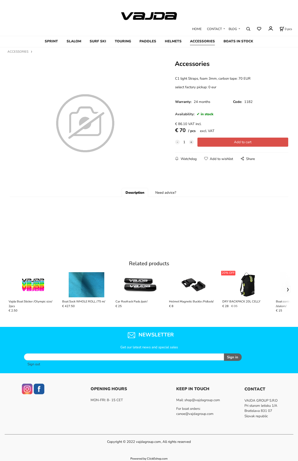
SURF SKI (98, 41)
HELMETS (173, 41)
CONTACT (214, 29)
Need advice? (165, 192)
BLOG (233, 29)
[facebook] (39, 388)
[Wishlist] (259, 29)
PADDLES (147, 41)
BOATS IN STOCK (238, 41)
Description (134, 192)
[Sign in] (270, 28)
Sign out (33, 364)
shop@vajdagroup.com (202, 400)
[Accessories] (85, 123)
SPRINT (51, 41)
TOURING (123, 41)
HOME (197, 29)
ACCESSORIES (202, 41)
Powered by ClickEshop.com (149, 459)
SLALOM (74, 41)
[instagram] (27, 388)
